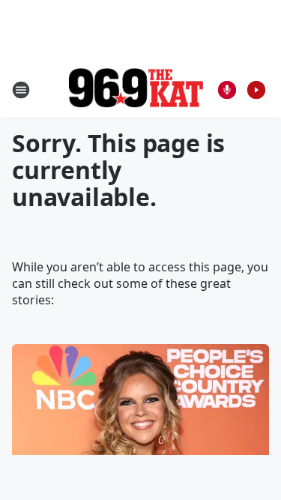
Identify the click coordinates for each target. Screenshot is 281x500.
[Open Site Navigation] (21, 90)
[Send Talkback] (227, 90)
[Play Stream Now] (256, 90)
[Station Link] (135, 89)
